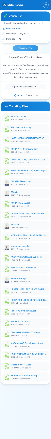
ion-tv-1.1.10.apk (18, 116)
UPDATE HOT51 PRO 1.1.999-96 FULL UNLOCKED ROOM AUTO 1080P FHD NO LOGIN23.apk (29, 289)
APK (18, 28)
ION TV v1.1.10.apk (19, 321)
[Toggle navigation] (46, 5)
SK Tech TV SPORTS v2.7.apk (25, 375)
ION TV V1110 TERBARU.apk (24, 149)
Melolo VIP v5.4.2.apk (21, 364)
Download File (25, 48)
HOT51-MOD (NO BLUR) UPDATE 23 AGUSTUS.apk (29, 159)
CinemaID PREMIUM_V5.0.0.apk (26, 332)
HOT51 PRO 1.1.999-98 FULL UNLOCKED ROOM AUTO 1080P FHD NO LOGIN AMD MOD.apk (29, 300)
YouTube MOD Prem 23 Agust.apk (27, 343)
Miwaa (9, 28)
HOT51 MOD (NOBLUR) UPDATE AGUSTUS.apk (29, 138)
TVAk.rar (15, 224)
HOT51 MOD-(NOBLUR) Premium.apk (28, 170)
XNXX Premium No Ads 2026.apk (26, 257)
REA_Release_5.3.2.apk (22, 127)
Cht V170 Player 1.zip (21, 181)
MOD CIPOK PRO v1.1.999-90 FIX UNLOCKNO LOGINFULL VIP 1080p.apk (29, 235)
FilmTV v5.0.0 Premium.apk (23, 311)
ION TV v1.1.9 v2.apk (20, 203)
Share (19, 95)
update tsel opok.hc (20, 246)
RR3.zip (14, 192)
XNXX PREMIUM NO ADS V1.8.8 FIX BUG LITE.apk (29, 354)
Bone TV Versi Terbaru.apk (23, 267)
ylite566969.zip (18, 278)
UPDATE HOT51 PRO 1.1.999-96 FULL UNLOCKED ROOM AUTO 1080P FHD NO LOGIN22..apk (29, 213)
